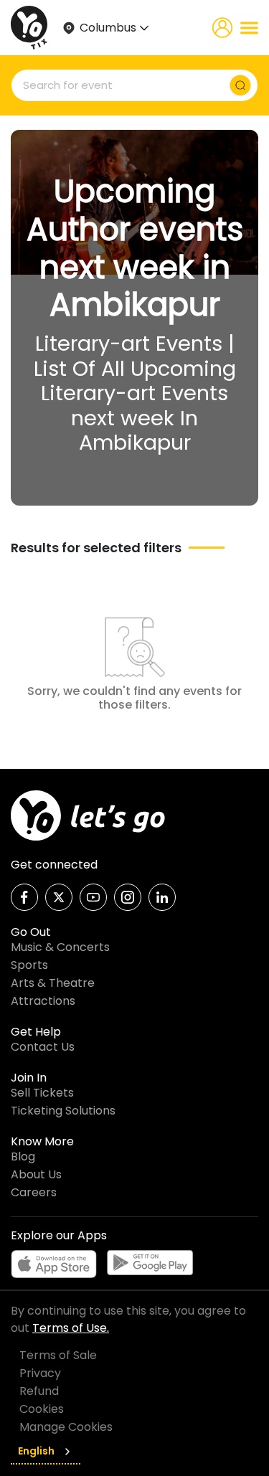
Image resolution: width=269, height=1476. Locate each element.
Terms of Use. (70, 1328)
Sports (29, 965)
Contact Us (43, 1047)
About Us (36, 1174)
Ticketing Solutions (63, 1110)
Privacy (40, 1373)
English (36, 1451)
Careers (34, 1192)
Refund (39, 1391)
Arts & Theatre (53, 983)
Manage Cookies (66, 1427)
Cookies (41, 1409)
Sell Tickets (42, 1092)
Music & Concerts (60, 947)
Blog (23, 1156)
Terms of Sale (58, 1355)
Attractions (43, 1001)
